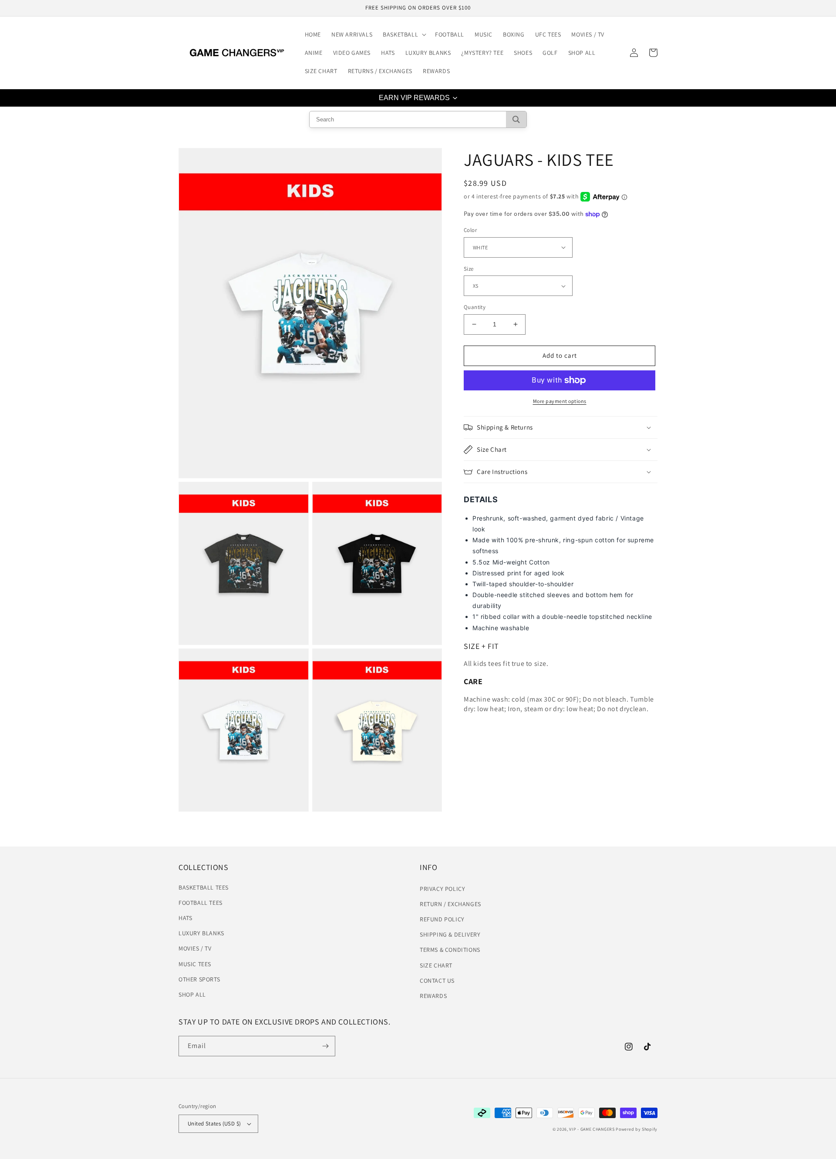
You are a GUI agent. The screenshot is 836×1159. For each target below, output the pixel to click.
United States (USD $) (214, 1123)
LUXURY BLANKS (201, 933)
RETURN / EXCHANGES (450, 904)
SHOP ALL (192, 994)
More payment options (560, 401)
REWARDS (433, 996)
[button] (404, 34)
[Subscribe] (325, 1046)
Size (469, 268)
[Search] (516, 119)
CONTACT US (437, 980)
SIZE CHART (436, 965)
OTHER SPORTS (199, 979)
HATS (185, 918)
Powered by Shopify (636, 1129)
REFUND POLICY (442, 919)
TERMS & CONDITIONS (450, 950)
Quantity (474, 307)
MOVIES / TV (195, 948)
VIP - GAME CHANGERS (591, 1129)
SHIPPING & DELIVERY (450, 934)
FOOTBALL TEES (200, 903)
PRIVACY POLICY (442, 889)
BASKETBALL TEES (204, 887)
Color (470, 230)
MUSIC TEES (195, 964)
